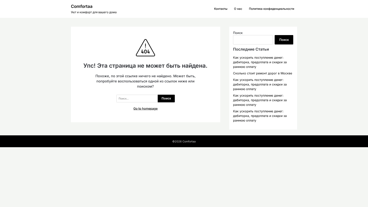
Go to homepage (145, 108)
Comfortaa (82, 6)
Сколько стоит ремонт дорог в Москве (262, 73)
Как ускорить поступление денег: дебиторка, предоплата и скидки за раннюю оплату (260, 62)
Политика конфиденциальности (271, 9)
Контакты (220, 9)
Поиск (238, 33)
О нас (238, 9)
